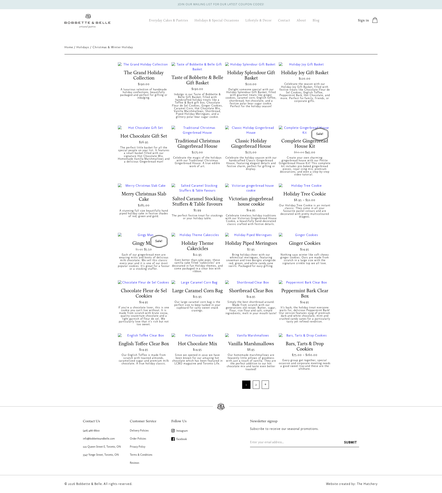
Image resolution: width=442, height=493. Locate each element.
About (301, 20)
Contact (284, 20)
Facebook (181, 439)
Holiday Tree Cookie (304, 194)
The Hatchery (367, 484)
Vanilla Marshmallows (251, 344)
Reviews (134, 463)
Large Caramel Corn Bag (197, 291)
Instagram (182, 431)
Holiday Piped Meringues (251, 243)
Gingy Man (143, 243)
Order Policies (138, 438)
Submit (350, 442)
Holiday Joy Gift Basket (305, 73)
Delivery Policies (139, 430)
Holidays (82, 47)
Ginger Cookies (304, 243)
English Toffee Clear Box (144, 344)
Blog (316, 20)
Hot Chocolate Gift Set (143, 136)
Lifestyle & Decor (258, 20)
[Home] (87, 21)
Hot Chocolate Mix (197, 344)
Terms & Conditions (141, 455)
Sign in (363, 20)
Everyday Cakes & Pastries (168, 20)
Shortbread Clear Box (251, 291)
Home (68, 47)
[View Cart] (375, 20)
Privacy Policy (137, 447)
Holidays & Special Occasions (217, 20)
